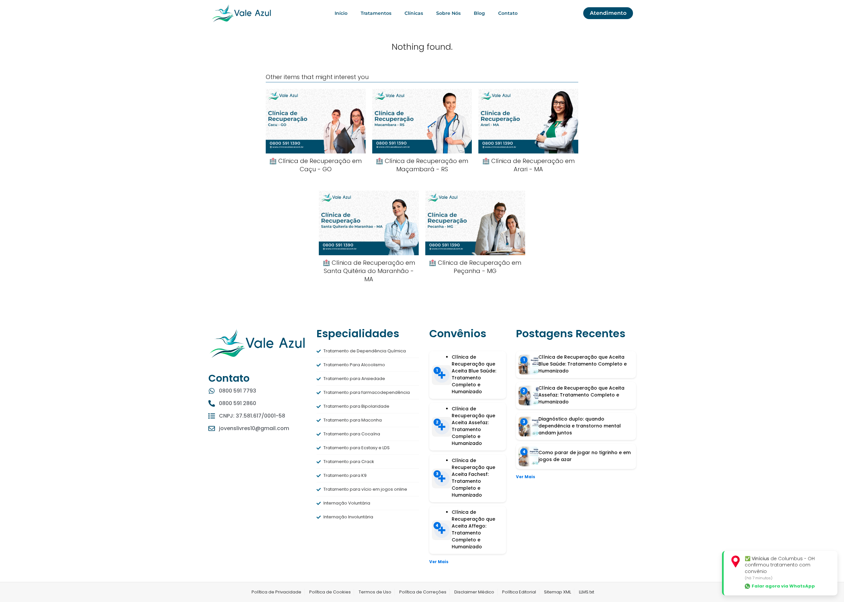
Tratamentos (376, 13)
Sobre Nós (448, 13)
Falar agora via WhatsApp (783, 586)
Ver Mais (438, 561)
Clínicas (414, 13)
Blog (479, 13)
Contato (508, 13)
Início (341, 13)
